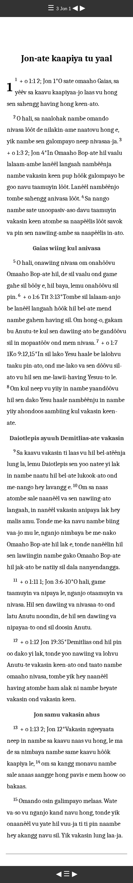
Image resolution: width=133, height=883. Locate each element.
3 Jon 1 (64, 8)
